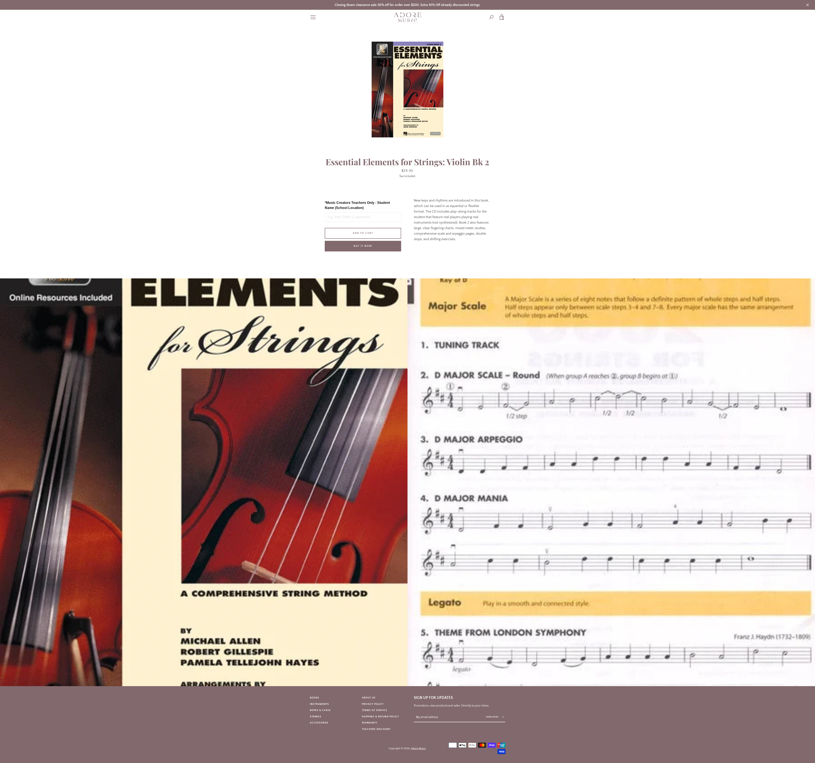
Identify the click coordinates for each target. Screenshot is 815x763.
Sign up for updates (433, 698)
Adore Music (418, 748)
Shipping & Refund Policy (380, 716)
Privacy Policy (373, 704)
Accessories (319, 722)
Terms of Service (374, 710)
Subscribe (493, 717)
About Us (368, 697)
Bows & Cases (320, 710)
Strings (315, 716)
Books (314, 697)
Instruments (319, 704)
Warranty (369, 722)
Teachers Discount (376, 729)
